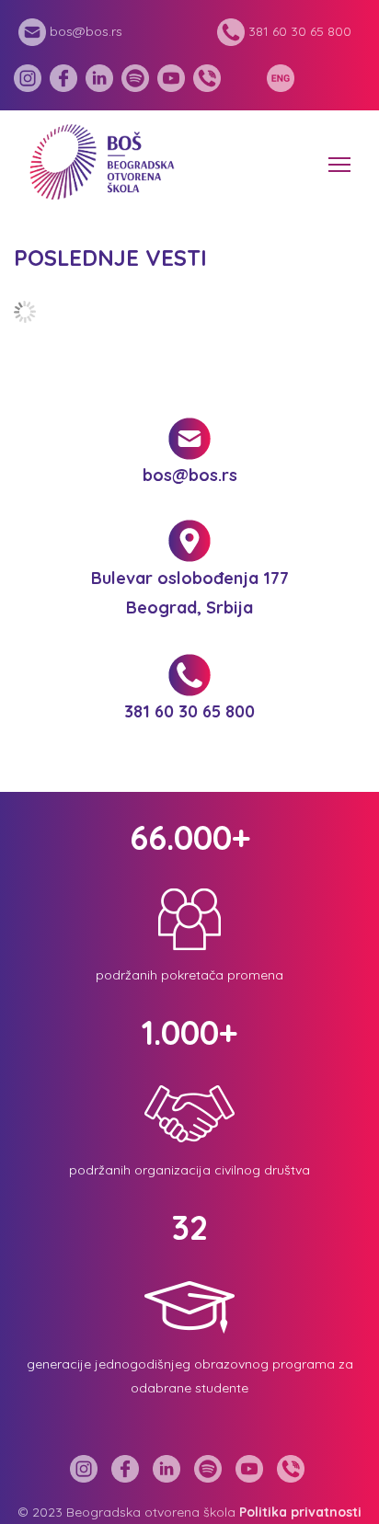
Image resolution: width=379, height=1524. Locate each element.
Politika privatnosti (300, 1512)
